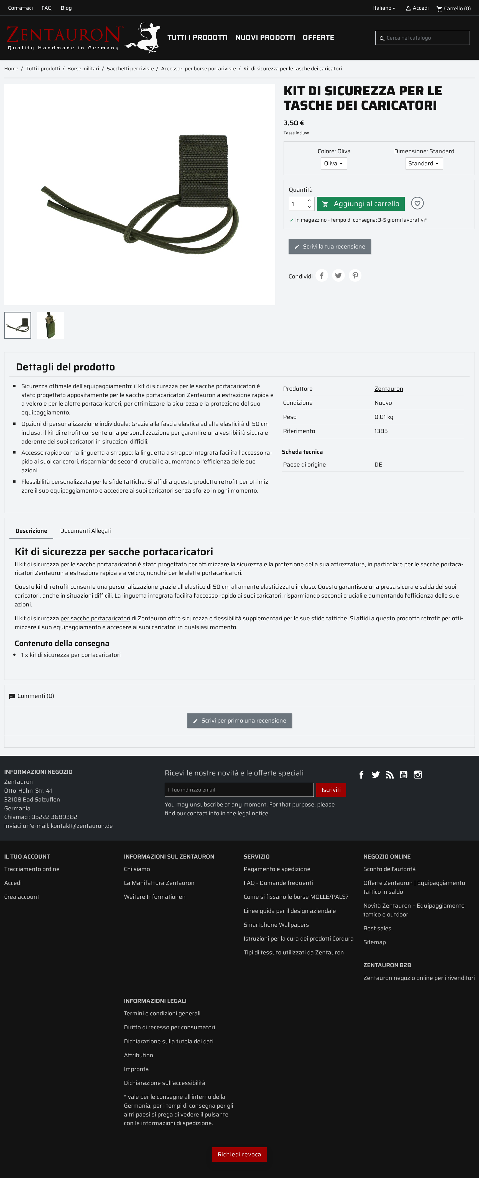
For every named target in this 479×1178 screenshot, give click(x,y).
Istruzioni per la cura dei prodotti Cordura (299, 938)
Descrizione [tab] (31, 530)
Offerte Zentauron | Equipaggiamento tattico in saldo (414, 887)
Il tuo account (27, 856)
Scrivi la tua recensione (333, 246)
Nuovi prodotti (265, 37)
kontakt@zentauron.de (82, 825)
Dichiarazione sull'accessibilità (164, 1082)
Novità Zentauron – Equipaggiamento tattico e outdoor (414, 910)
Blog (66, 8)
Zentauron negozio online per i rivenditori (419, 977)
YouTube (404, 775)
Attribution (138, 1055)
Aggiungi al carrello (360, 203)
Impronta (136, 1069)
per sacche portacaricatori (95, 618)
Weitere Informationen (155, 896)
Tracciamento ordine (32, 869)
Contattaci (20, 8)
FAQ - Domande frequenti (278, 882)
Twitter (376, 775)
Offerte (318, 37)
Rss (390, 775)
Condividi (321, 275)
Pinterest (355, 275)
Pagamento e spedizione (277, 869)
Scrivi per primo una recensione (243, 720)
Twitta (338, 275)
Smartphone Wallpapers (276, 924)
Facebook (362, 775)
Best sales (377, 928)
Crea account (21, 896)
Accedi (13, 882)
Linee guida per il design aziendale (290, 910)
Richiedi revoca (240, 1154)
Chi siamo (137, 869)
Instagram (418, 775)
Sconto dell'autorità (389, 869)
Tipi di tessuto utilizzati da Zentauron (294, 952)
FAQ (47, 8)
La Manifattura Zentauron (159, 882)
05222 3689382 (54, 816)
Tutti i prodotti (197, 37)
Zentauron (388, 388)
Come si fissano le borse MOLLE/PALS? (296, 896)
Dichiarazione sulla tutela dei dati (168, 1041)
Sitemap (374, 942)
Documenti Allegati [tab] (85, 530)
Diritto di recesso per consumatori (169, 1027)
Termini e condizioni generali (162, 1013)
